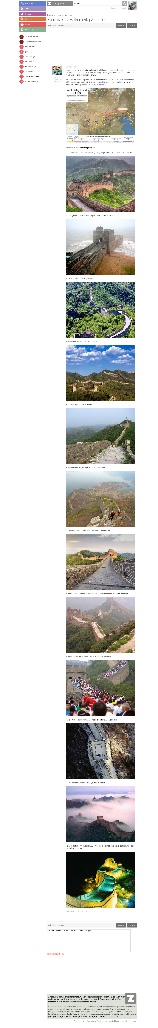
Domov (50, 15)
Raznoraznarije (30, 66)
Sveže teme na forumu (33, 42)
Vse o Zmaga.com (31, 81)
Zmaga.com (58, 3)
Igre (26, 51)
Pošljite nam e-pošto (105, 1021)
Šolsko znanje (30, 56)
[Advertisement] (92, 46)
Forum (58, 15)
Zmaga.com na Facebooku (85, 1021)
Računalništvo (30, 47)
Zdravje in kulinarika (32, 76)
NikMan (57, 77)
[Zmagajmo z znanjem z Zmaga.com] (49, 3)
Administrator (57, 80)
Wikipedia (101, 84)
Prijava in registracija (119, 8)
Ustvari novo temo (31, 37)
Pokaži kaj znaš (30, 61)
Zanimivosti (29, 71)
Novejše (132, 25)
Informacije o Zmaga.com (125, 1021)
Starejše (121, 25)
